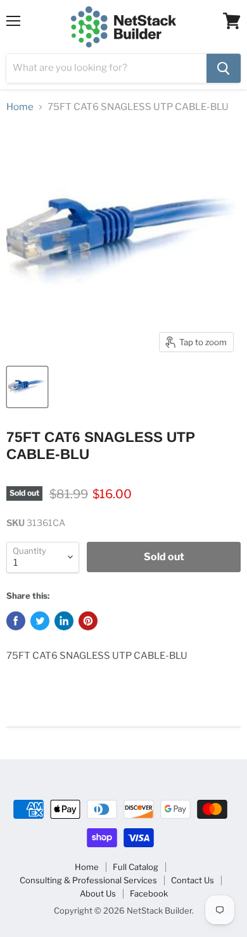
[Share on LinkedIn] (63, 620)
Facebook (149, 893)
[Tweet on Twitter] (39, 620)
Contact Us (192, 880)
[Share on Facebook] (15, 620)
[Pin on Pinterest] (88, 620)
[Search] (223, 68)
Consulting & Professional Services (88, 880)
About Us (98, 893)
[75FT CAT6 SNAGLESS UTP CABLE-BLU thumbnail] (27, 387)
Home (20, 107)
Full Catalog (135, 867)
